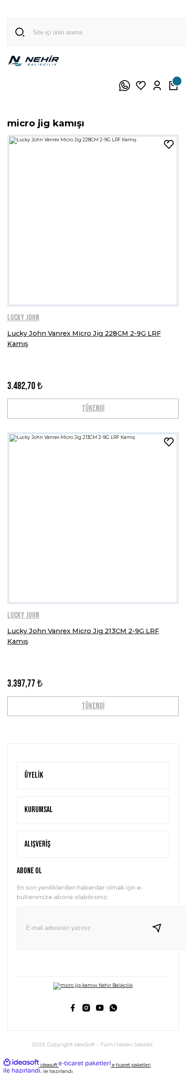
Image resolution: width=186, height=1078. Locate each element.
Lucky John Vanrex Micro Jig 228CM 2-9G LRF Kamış (84, 338)
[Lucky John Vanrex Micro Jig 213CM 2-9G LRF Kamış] (93, 518)
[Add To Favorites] (168, 144)
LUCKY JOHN (23, 317)
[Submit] (160, 928)
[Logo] (33, 60)
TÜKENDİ (93, 408)
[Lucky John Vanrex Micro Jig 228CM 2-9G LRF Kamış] (93, 221)
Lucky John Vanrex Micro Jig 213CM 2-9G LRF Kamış (83, 636)
